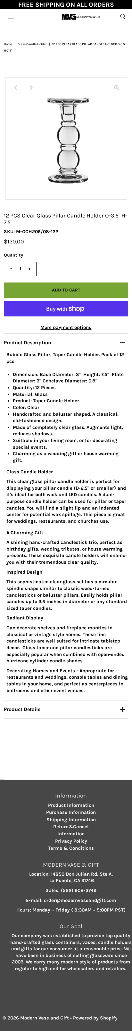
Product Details (22, 709)
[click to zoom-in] (117, 88)
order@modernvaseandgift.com (80, 900)
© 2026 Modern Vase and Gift (36, 1018)
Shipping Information (71, 819)
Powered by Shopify (95, 1018)
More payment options (65, 327)
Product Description (27, 343)
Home (8, 44)
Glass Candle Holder (32, 44)
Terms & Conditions (71, 848)
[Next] (31, 88)
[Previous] (15, 88)
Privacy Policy (71, 841)
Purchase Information (71, 812)
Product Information (71, 805)
